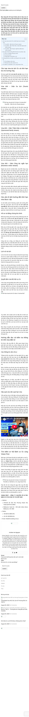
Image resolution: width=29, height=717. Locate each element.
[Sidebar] (2, 715)
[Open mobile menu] (1, 1)
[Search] (27, 1)
